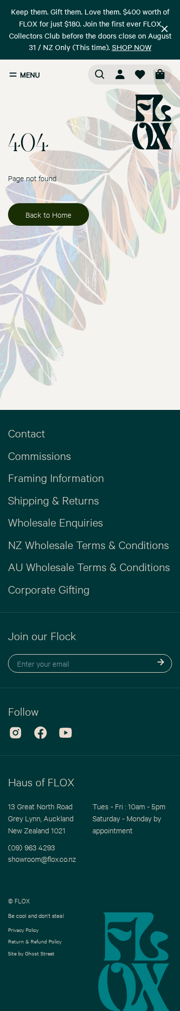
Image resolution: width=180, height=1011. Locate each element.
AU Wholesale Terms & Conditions (89, 567)
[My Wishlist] (140, 75)
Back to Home (49, 214)
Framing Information (56, 477)
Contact (26, 433)
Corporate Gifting (49, 589)
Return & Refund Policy (35, 941)
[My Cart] (160, 75)
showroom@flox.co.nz (42, 858)
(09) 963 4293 (31, 847)
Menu (30, 75)
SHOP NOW (132, 47)
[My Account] (120, 75)
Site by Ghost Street (31, 953)
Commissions (39, 455)
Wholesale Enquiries (55, 522)
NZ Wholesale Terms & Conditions (88, 545)
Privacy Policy (23, 929)
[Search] (100, 75)
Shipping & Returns (53, 500)
